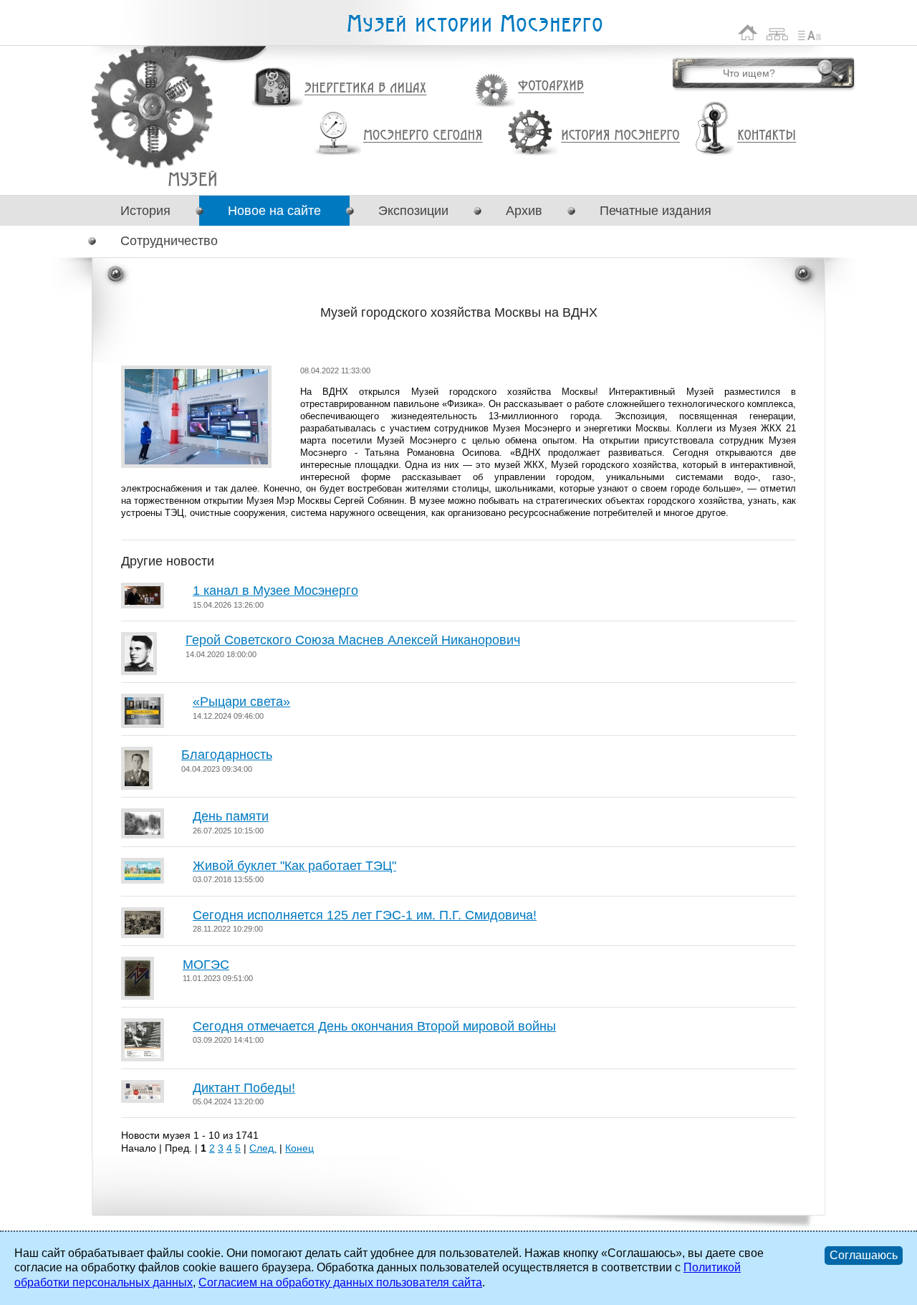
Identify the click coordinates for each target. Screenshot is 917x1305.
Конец (299, 1148)
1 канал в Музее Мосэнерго (275, 590)
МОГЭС (206, 964)
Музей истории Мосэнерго (474, 24)
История (145, 211)
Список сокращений (809, 33)
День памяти (231, 816)
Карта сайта (777, 33)
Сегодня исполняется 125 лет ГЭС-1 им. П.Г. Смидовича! (365, 915)
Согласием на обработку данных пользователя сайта (340, 1282)
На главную (748, 33)
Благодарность (226, 754)
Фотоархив (550, 86)
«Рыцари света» (241, 701)
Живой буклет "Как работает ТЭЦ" (294, 866)
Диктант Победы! (244, 1088)
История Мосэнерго (620, 135)
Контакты (766, 135)
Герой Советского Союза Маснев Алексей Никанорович (353, 640)
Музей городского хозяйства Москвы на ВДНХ (192, 179)
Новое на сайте (274, 211)
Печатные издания (655, 211)
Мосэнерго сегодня (422, 135)
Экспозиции (413, 211)
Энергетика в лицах (366, 88)
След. (263, 1148)
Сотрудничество (169, 241)
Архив (524, 211)
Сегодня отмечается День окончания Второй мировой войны (374, 1026)
